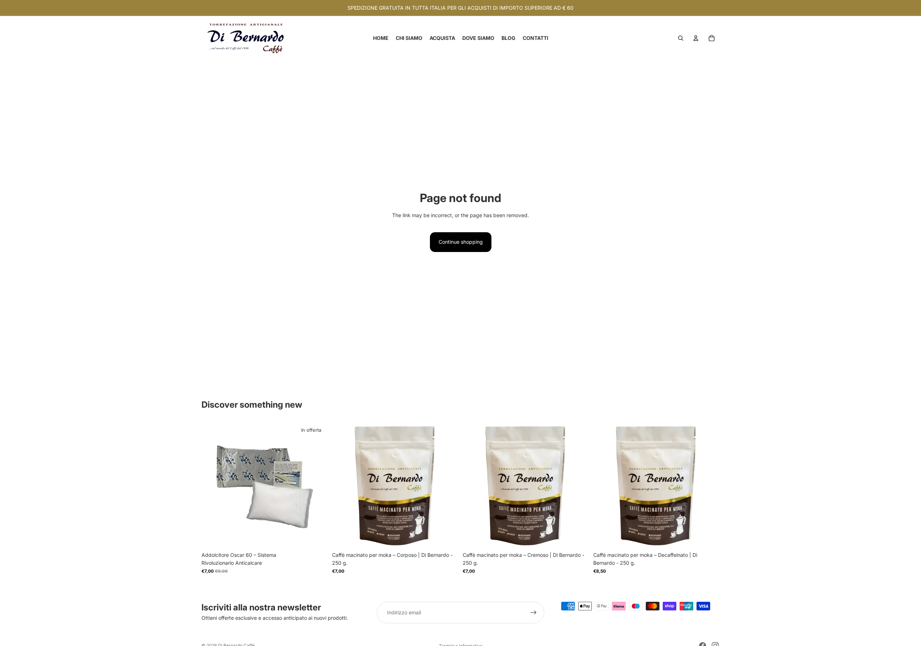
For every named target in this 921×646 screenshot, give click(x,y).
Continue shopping (461, 242)
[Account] (696, 38)
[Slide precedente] (343, 485)
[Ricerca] (681, 38)
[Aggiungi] (316, 537)
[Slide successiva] (447, 485)
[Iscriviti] (533, 612)
